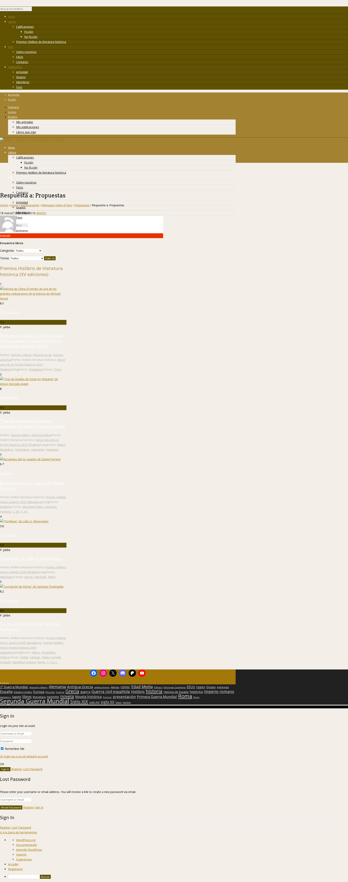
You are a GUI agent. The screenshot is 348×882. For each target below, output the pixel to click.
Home (4, 205)
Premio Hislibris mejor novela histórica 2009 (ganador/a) (31, 647)
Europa (38, 691)
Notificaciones (30, 205)
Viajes (118, 702)
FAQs (19, 57)
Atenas (115, 687)
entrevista (223, 687)
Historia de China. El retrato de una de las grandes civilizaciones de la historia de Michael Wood (31, 341)
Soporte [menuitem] (21, 854)
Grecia (28, 577)
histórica (196, 691)
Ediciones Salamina (174, 687)
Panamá (5, 512)
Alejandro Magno (38, 687)
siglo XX (107, 702)
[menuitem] (178, 876)
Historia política (41, 435)
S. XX (24, 512)
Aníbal (24, 657)
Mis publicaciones (27, 127)
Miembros (22, 82)
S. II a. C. (52, 662)
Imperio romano (219, 691)
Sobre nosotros (26, 52)
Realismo (6, 507)
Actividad (22, 72)
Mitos (52, 577)
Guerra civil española (110, 691)
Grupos (21, 77)
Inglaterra (5, 697)
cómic (125, 687)
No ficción (30, 37)
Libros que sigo (26, 132)
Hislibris (138, 691)
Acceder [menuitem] (13, 864)
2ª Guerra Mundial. (14, 687)
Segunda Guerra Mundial (34, 701)
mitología (40, 577)
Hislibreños (15, 67)
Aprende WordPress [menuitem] (29, 850)
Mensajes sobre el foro (57, 205)
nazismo (53, 697)
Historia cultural (21, 355)
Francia (60, 692)
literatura (39, 696)
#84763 (41, 213)
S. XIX (16, 512)
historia (154, 691)
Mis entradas (24, 122)
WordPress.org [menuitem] (25, 840)
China (57, 369)
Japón (16, 696)
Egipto (200, 687)
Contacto (22, 62)
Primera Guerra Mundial (157, 696)
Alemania (57, 686)
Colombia (50, 507)
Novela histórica (88, 696)
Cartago (35, 657)
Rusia (196, 697)
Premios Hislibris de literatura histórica (41, 42)
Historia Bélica (20, 435)
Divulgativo (36, 369)
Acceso (12, 112)
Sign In (39, 807)
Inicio (11, 17)
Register (16, 769)
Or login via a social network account (24, 756)
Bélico (61, 445)
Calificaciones (25, 27)
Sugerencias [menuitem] (24, 859)
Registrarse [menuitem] (15, 869)
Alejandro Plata (32, 507)
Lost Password (32, 769)
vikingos (127, 702)
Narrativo (52, 449)
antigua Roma (102, 687)
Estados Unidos (23, 692)
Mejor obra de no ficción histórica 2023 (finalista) (32, 364)
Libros (12, 22)
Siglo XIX (79, 701)
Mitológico (7, 577)
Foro (19, 87)
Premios (107, 697)
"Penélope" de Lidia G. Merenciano (31, 558)
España (6, 691)
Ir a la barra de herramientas (18, 832)
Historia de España (176, 692)
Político (5, 657)
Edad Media (142, 686)
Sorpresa (5, 683)
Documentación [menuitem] (26, 845)
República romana (24, 662)
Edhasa (158, 687)
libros (27, 696)
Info (10, 47)
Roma (41, 662)
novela (67, 696)
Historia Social (42, 355)
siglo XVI (94, 702)
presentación (124, 696)
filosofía (50, 692)
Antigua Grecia (80, 686)
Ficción (28, 32)
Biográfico (6, 449)
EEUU (191, 687)
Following (13, 107)
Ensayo (211, 687)
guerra (85, 692)
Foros (14, 205)
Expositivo (38, 449)
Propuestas (82, 205)
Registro (13, 117)
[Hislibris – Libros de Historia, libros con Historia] (32, 140)
